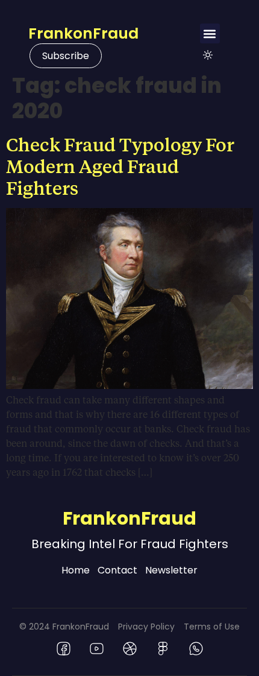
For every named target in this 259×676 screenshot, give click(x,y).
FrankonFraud (83, 33)
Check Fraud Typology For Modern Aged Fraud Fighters (120, 166)
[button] (210, 33)
